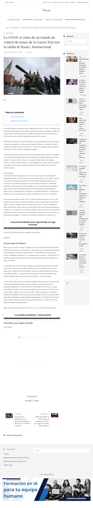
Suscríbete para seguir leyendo (19, 121)
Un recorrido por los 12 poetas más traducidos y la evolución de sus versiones (82, 261)
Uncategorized (8, 33)
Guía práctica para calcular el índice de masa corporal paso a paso (82, 124)
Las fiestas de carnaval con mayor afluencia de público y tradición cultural (82, 86)
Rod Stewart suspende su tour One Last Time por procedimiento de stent (83, 240)
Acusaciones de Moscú (17, 116)
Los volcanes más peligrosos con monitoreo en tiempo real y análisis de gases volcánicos (83, 193)
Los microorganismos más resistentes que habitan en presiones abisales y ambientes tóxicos (84, 65)
